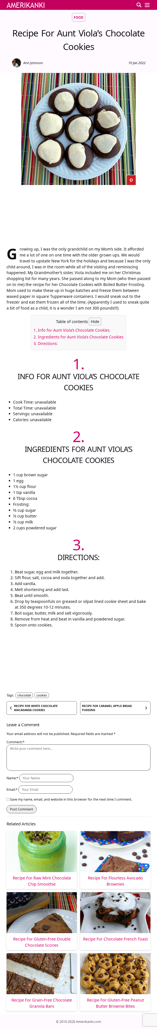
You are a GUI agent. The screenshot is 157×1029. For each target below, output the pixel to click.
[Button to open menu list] (147, 5)
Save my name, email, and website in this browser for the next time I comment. (71, 799)
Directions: (46, 343)
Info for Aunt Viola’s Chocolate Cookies (72, 330)
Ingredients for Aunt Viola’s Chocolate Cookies (78, 337)
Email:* (12, 789)
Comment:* (16, 742)
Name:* (12, 778)
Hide (95, 321)
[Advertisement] (78, 213)
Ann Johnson (33, 63)
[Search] (139, 5)
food (78, 17)
